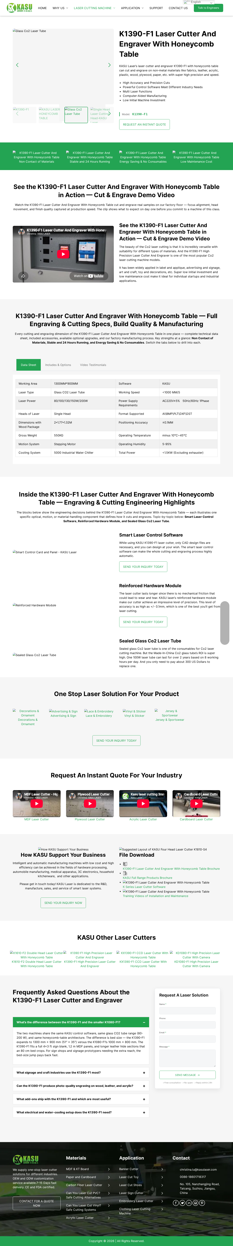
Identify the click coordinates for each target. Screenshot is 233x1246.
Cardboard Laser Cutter (196, 819)
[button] (109, 113)
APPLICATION (130, 8)
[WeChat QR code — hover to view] (224, 627)
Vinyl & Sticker (134, 715)
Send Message (185, 1074)
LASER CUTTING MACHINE (93, 8)
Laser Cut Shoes (130, 1185)
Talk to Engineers (208, 7)
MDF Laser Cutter (36, 819)
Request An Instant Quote (144, 124)
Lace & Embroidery (99, 715)
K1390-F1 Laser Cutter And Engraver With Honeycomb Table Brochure (171, 868)
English (195, 1)
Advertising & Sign (63, 715)
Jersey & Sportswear (169, 719)
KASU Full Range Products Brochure (147, 878)
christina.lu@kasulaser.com (198, 1169)
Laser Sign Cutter (131, 1193)
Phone (162, 1018)
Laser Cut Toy (129, 1177)
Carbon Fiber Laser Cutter (84, 1185)
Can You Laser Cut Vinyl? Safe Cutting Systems (83, 1207)
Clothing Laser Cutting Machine (134, 1211)
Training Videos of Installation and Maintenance (155, 896)
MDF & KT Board (77, 1169)
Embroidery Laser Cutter (136, 1201)
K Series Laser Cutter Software (144, 887)
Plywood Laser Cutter (90, 819)
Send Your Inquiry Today (143, 566)
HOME (42, 8)
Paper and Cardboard (81, 1177)
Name (162, 1004)
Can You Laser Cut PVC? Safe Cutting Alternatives (83, 1195)
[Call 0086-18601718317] (224, 618)
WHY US (58, 8)
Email (162, 1032)
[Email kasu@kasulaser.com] (224, 609)
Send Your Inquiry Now (63, 903)
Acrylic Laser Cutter (143, 819)
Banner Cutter (128, 1169)
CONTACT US (178, 8)
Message (164, 1046)
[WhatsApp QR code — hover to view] (224, 636)
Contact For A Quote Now (36, 1203)
